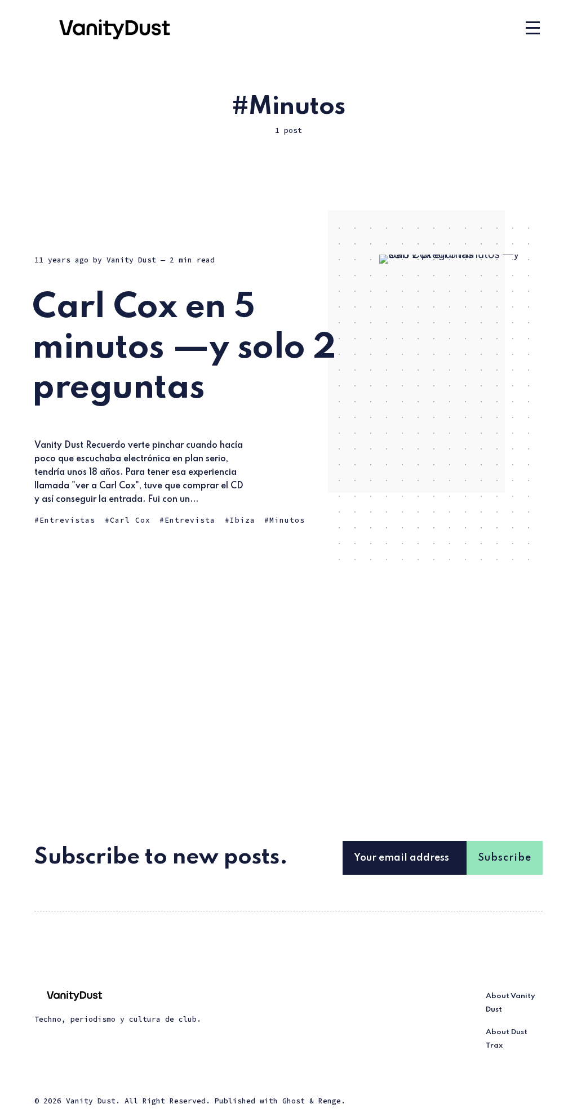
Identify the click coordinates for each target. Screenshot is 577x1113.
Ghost (293, 1101)
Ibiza (242, 520)
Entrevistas (67, 520)
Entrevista (190, 520)
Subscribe (504, 858)
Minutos (287, 520)
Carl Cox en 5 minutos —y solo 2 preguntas (184, 348)
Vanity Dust (131, 260)
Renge (329, 1101)
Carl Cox (130, 520)
